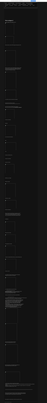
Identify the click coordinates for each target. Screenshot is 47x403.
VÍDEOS (33, 5)
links (30, 5)
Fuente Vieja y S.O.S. (14, 4)
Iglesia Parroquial (18, 3)
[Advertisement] (20, 13)
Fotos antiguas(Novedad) (22, 4)
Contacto (19, 5)
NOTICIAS (15, 5)
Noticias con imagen (11, 3)
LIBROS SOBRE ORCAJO (8, 4)
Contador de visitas (25, 5)
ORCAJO (6, 3)
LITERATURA (6, 5)
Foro (5, 6)
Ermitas (23, 3)
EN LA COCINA (11, 5)
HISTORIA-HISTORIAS (30, 4)
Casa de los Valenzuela (29, 3)
